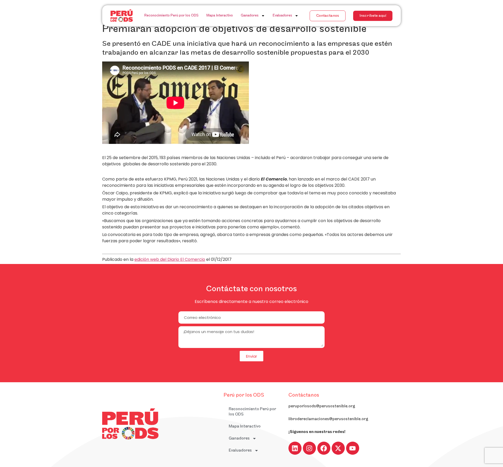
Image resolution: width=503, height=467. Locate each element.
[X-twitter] (338, 448)
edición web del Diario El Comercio (169, 259)
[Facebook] (323, 448)
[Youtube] (352, 448)
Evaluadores (282, 16)
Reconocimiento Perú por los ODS (171, 16)
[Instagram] (309, 448)
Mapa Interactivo (219, 16)
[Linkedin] (295, 448)
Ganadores (250, 16)
